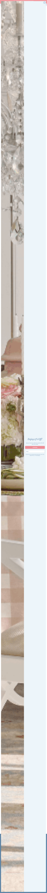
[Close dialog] (45, 3)
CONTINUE (35, 447)
